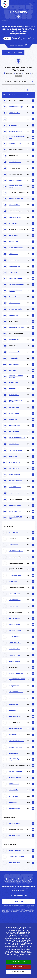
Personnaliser (19, 971)
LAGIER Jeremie (15, 162)
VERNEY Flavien (14, 735)
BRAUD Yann (13, 710)
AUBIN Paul (13, 456)
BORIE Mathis (14, 784)
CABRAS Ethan (14, 808)
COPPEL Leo (13, 241)
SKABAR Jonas (14, 266)
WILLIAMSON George (17, 698)
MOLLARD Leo (14, 532)
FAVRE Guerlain (14, 113)
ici (7, 912)
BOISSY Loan (14, 260)
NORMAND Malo (14, 862)
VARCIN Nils (13, 223)
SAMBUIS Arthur (15, 511)
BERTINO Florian (15, 462)
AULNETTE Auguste (16, 551)
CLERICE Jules (14, 655)
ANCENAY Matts (15, 643)
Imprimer (32, 89)
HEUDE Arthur (14, 389)
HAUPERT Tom (14, 395)
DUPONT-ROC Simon (16, 716)
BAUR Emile (13, 419)
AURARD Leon (14, 753)
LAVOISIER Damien (16, 692)
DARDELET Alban (15, 505)
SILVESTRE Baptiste (16, 284)
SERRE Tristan (14, 413)
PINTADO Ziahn (14, 835)
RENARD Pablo (14, 704)
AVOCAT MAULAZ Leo (16, 856)
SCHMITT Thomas (15, 180)
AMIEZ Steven (14, 125)
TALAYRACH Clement (16, 327)
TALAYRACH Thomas (16, 741)
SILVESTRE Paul (14, 600)
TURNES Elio (13, 358)
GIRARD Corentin (15, 309)
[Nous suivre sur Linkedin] (30, 879)
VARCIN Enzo (14, 796)
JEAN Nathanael (15, 636)
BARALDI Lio (13, 606)
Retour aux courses (14, 52)
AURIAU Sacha (14, 661)
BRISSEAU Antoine (16, 198)
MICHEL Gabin (14, 444)
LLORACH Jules (14, 594)
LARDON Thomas (15, 217)
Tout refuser (18, 966)
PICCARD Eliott (14, 205)
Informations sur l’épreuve (15, 81)
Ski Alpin (7, 38)
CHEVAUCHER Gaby (16, 728)
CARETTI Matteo (15, 777)
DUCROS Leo (13, 235)
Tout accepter (18, 961)
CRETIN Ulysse (14, 618)
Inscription (18, 901)
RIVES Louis (13, 254)
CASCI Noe (13, 802)
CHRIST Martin (14, 352)
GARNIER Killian (14, 649)
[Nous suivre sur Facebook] (6, 879)
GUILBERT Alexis (15, 630)
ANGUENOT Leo (14, 823)
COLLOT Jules (14, 431)
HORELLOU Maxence (16, 850)
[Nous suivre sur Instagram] (18, 879)
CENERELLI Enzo (15, 143)
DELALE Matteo (14, 303)
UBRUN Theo (13, 315)
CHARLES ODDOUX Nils (17, 438)
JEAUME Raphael (15, 487)
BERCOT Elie (13, 790)
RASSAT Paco (14, 119)
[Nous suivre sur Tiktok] (24, 879)
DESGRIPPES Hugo (16, 106)
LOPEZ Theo (13, 544)
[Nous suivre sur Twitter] (12, 879)
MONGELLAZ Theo (15, 480)
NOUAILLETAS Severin (17, 493)
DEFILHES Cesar (15, 339)
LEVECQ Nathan (15, 575)
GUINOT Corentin (15, 771)
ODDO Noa (12, 370)
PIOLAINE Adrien (15, 278)
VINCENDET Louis (15, 450)
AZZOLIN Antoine (15, 131)
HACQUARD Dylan (15, 747)
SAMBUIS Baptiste (16, 248)
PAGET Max (13, 272)
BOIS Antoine (14, 468)
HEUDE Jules (13, 382)
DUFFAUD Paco (14, 425)
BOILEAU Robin (14, 407)
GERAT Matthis (14, 474)
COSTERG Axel (14, 364)
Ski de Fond (26, 38)
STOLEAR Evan (14, 624)
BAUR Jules (13, 581)
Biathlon (16, 38)
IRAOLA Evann (14, 297)
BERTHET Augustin (16, 673)
